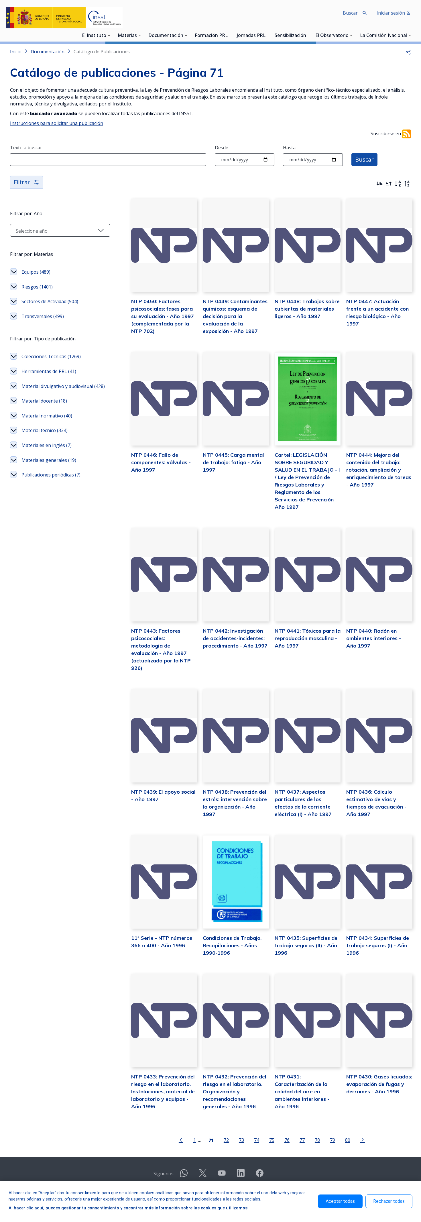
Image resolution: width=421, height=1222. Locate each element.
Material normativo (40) (46, 416)
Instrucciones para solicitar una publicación (56, 123)
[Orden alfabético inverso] (407, 183)
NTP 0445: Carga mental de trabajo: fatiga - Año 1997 (233, 462)
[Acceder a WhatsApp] (183, 1175)
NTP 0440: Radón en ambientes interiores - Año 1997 (373, 638)
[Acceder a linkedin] (240, 1175)
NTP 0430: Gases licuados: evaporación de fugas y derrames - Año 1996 (379, 1084)
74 (256, 1140)
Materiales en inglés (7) (46, 445)
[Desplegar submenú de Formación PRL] (229, 35)
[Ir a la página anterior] (181, 1139)
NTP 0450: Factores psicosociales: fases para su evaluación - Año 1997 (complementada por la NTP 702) (162, 316)
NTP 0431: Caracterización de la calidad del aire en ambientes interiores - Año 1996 (302, 1091)
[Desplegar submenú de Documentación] (186, 35)
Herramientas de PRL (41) (48, 371)
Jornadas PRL (251, 35)
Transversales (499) (42, 316)
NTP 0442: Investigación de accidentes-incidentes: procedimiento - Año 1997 (235, 638)
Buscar (364, 159)
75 (271, 1140)
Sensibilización (290, 35)
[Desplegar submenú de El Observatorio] (351, 35)
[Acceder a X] (202, 1175)
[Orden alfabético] (398, 183)
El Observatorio (332, 35)
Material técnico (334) (44, 430)
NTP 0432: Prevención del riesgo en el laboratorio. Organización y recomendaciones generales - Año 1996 (234, 1091)
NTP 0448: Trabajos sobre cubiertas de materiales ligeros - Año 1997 (307, 308)
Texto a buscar (26, 147)
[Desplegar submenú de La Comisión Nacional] (410, 35)
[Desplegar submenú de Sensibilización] (308, 35)
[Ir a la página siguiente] (362, 1139)
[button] (408, 51)
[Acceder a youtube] (221, 1175)
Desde (221, 147)
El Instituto (94, 35)
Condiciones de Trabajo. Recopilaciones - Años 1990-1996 (232, 945)
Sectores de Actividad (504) (49, 301)
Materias (127, 35)
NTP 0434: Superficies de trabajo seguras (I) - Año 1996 (377, 945)
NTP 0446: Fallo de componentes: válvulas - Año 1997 (161, 462)
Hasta (289, 147)
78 (317, 1140)
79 (332, 1140)
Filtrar (22, 182)
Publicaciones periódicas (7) (50, 475)
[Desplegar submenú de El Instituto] (109, 35)
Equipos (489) (35, 272)
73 (241, 1140)
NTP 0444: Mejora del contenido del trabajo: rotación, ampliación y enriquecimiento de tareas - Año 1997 (378, 470)
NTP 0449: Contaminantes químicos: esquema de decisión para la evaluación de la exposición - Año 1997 (235, 316)
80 (347, 1140)
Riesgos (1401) (37, 287)
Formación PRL (211, 35)
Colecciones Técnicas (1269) (51, 356)
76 (287, 1140)
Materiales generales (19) (48, 460)
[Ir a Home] (64, 17)
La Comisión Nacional (383, 35)
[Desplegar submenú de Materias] (140, 35)
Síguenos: (164, 1173)
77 (302, 1140)
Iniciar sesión (391, 13)
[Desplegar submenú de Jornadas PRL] (267, 35)
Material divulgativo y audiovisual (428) (63, 386)
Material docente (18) (44, 401)
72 (226, 1140)
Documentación (165, 35)
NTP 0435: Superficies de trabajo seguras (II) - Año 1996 (306, 945)
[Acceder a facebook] (259, 1175)
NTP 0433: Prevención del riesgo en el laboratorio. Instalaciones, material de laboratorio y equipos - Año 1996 (163, 1091)
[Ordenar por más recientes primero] (379, 183)
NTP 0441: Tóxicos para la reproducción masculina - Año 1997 (308, 638)
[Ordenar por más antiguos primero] (389, 183)
